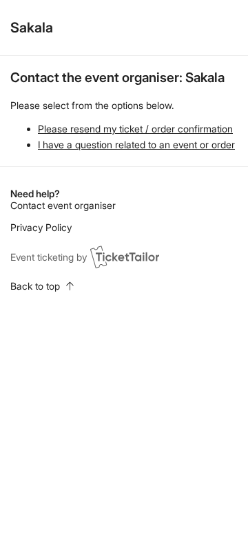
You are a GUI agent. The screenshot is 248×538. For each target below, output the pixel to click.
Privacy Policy (41, 227)
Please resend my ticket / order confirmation (135, 128)
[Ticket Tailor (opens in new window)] (124, 256)
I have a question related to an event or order (136, 144)
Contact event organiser (63, 205)
